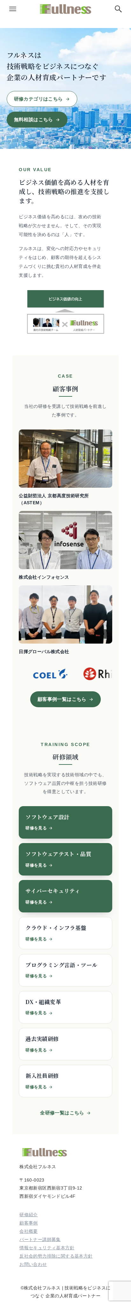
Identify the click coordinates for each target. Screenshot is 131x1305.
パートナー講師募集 (40, 1239)
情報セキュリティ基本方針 (46, 1247)
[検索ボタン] (118, 9)
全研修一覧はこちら (62, 1112)
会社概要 (28, 1231)
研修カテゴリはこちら (38, 98)
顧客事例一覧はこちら (62, 699)
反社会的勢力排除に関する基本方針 (56, 1256)
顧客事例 (28, 1222)
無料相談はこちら (33, 119)
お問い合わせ (33, 1264)
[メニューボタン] (12, 9)
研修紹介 (28, 1214)
